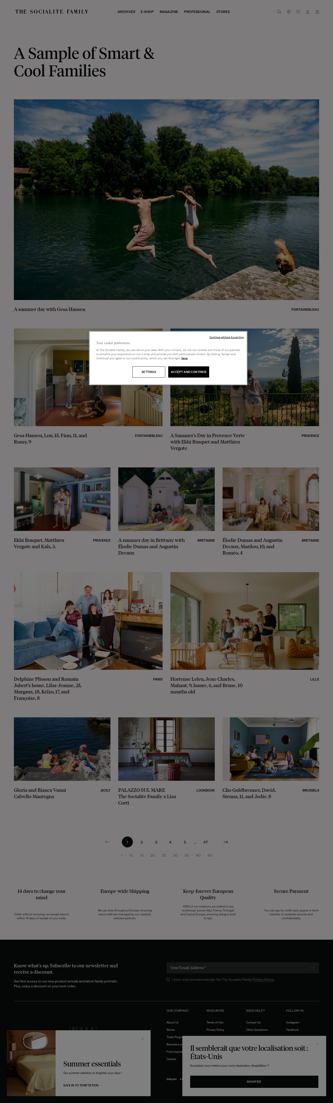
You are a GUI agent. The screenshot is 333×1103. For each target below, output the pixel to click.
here (184, 358)
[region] (168, 358)
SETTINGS (149, 372)
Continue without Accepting (226, 337)
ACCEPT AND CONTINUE (188, 372)
